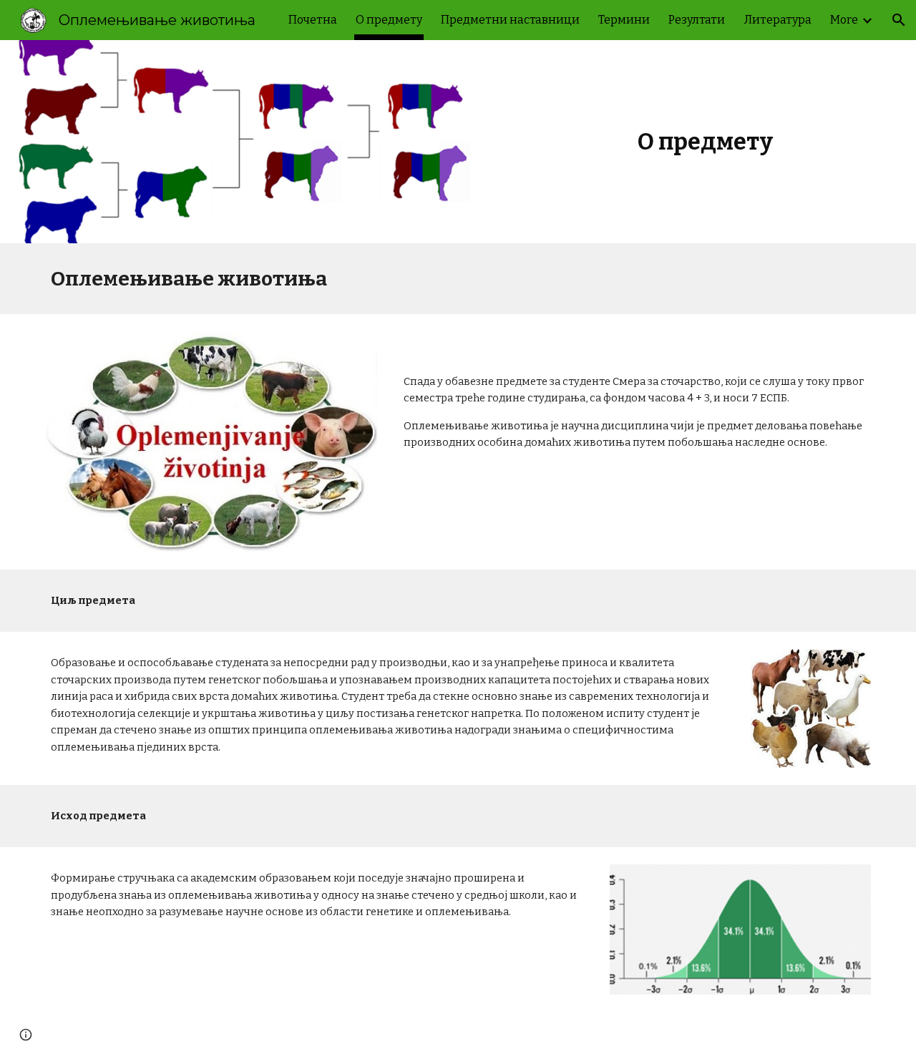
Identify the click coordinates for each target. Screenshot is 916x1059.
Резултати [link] (696, 19)
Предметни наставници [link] (510, 19)
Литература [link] (778, 19)
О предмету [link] (389, 19)
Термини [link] (624, 19)
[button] (899, 20)
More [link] (844, 19)
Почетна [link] (312, 19)
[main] (705, 142)
